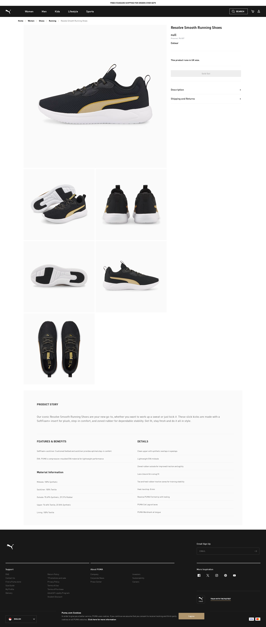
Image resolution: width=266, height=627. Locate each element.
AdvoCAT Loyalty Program (59, 593)
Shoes (41, 21)
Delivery (9, 593)
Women (31, 21)
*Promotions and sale (57, 578)
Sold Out (206, 73)
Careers (135, 582)
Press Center (96, 582)
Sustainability (138, 578)
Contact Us (10, 578)
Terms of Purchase (55, 589)
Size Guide (10, 585)
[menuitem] (29, 11)
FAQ (7, 574)
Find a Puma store (13, 582)
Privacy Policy (53, 582)
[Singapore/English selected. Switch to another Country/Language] (21, 619)
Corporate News (97, 578)
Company (94, 574)
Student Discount (55, 597)
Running (52, 21)
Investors (136, 574)
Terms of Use (53, 585)
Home (20, 21)
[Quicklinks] (259, 11)
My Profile (10, 589)
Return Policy (53, 574)
